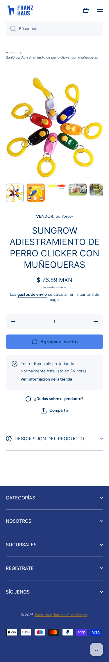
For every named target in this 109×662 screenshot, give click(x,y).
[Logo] (20, 10)
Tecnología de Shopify (70, 615)
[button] (86, 10)
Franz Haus (44, 615)
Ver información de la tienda (46, 379)
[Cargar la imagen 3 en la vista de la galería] (57, 186)
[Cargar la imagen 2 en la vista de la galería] (36, 193)
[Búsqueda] (11, 29)
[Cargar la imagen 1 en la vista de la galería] (15, 193)
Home (10, 53)
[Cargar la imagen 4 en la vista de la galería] (78, 190)
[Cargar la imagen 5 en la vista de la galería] (99, 190)
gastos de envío (32, 294)
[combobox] (54, 29)
